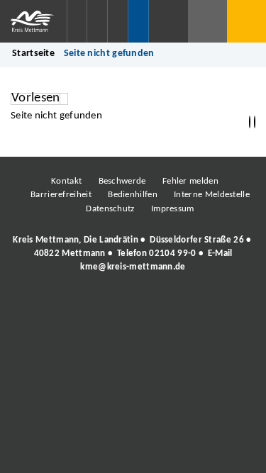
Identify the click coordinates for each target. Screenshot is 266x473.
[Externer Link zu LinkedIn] (131, 306)
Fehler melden (190, 181)
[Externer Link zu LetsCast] (227, 306)
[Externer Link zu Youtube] (163, 306)
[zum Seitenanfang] (254, 122)
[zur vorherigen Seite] (249, 122)
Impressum (172, 208)
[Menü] (246, 21)
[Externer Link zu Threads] (99, 306)
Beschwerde (122, 181)
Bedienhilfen (132, 194)
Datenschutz (110, 208)
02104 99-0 (172, 253)
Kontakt (66, 181)
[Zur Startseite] (33, 21)
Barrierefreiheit (61, 194)
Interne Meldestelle (212, 194)
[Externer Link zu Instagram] (67, 306)
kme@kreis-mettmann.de (132, 267)
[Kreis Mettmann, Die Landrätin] (133, 253)
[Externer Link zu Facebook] (35, 306)
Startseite (33, 53)
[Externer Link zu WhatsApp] (195, 306)
